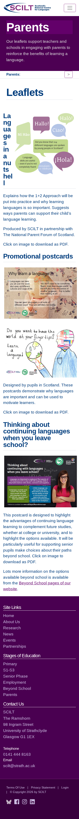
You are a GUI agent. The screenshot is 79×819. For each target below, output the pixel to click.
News (8, 634)
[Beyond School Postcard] (40, 481)
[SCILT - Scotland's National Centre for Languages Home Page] (27, 8)
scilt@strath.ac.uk (19, 765)
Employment (14, 682)
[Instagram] (24, 802)
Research (12, 627)
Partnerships (14, 646)
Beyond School (17, 688)
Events (9, 640)
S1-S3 (9, 670)
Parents (10, 694)
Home (8, 615)
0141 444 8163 (17, 754)
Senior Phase (15, 676)
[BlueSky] (8, 802)
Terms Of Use (15, 787)
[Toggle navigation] (70, 8)
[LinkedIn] (32, 802)
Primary (10, 663)
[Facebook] (16, 802)
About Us (11, 621)
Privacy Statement (43, 787)
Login (65, 787)
